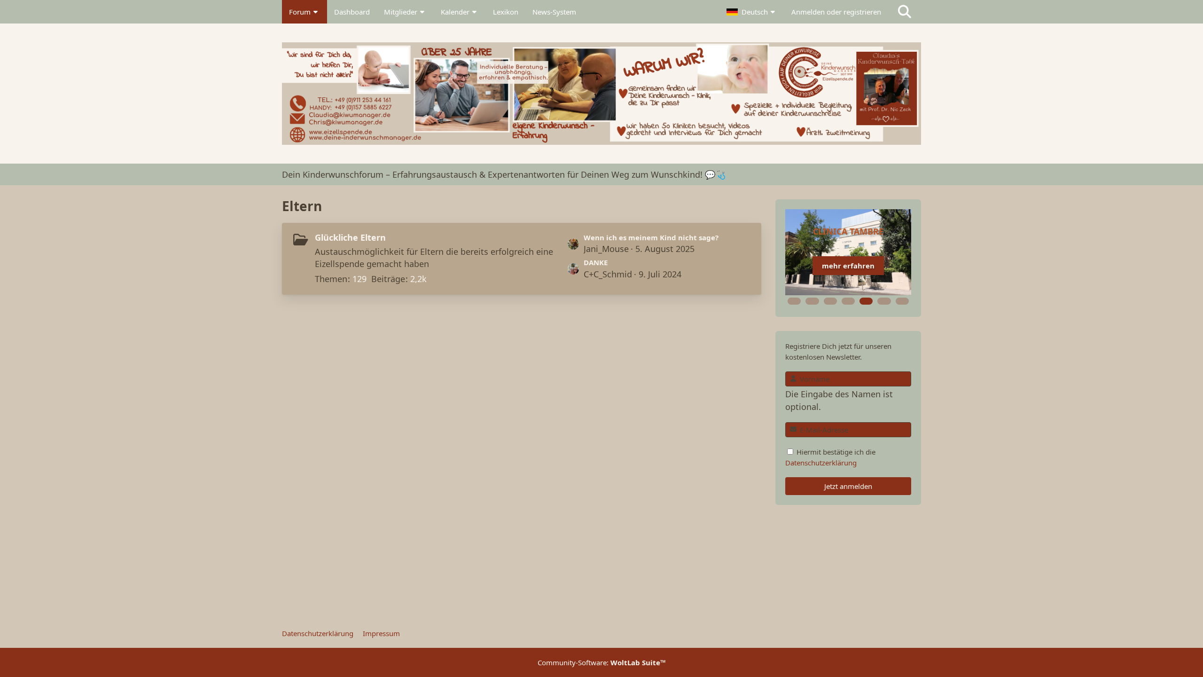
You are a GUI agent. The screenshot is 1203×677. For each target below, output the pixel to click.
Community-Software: (602, 662)
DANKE (596, 262)
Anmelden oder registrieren (836, 11)
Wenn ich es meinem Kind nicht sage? (651, 237)
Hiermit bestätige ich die (830, 457)
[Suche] (904, 12)
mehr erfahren (848, 265)
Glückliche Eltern (350, 237)
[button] (751, 12)
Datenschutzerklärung (821, 462)
